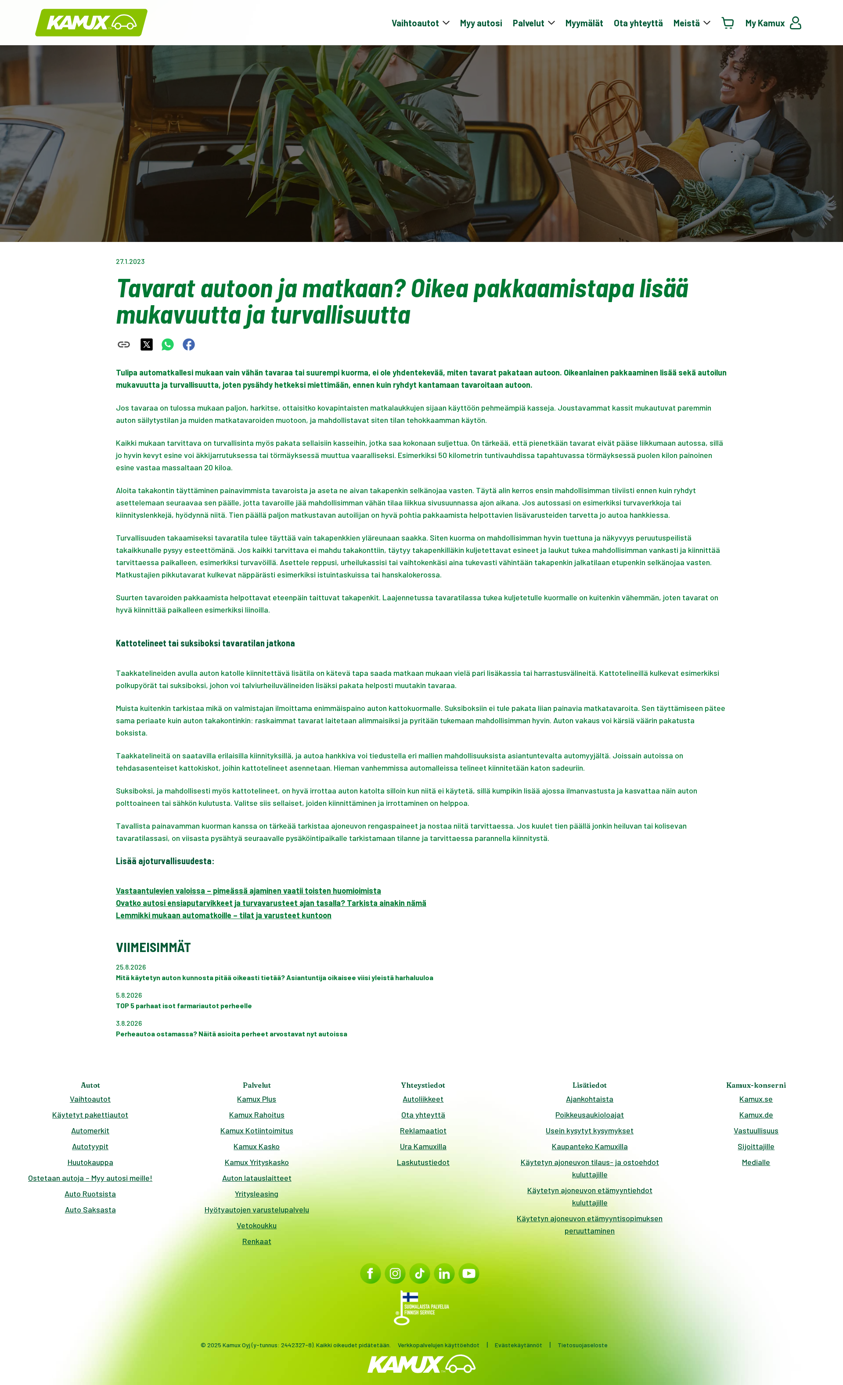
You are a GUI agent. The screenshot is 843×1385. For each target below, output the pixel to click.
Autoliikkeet (423, 1099)
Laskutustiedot (423, 1162)
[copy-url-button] (124, 344)
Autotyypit (90, 1146)
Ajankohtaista (589, 1099)
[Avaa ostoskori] (728, 22)
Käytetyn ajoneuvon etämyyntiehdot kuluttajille (589, 1196)
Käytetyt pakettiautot (90, 1114)
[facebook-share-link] (189, 344)
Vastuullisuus (756, 1130)
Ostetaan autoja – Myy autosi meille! (90, 1178)
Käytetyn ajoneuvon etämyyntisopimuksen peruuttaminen (590, 1224)
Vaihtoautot (90, 1099)
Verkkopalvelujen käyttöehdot (438, 1345)
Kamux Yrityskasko (257, 1162)
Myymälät (584, 23)
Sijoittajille (756, 1146)
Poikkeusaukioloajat (589, 1114)
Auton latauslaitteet (257, 1178)
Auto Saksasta (90, 1209)
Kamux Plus (256, 1099)
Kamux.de (756, 1114)
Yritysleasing (256, 1193)
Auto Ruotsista (90, 1193)
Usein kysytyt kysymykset (590, 1130)
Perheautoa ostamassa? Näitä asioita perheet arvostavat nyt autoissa (231, 1033)
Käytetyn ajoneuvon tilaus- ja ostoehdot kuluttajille (590, 1168)
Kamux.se (756, 1099)
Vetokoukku (257, 1225)
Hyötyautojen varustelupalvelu (257, 1209)
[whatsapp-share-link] (168, 344)
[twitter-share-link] (146, 344)
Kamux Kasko (257, 1146)
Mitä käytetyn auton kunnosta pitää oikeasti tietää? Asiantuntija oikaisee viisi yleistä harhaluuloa (274, 977)
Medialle (756, 1162)
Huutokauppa (90, 1162)
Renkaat (256, 1241)
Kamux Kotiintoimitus (256, 1130)
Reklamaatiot (423, 1130)
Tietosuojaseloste (583, 1345)
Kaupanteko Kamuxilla (590, 1146)
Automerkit (90, 1130)
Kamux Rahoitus (257, 1114)
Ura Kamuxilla (423, 1146)
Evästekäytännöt (518, 1345)
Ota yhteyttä (638, 23)
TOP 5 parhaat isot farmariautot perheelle (184, 1005)
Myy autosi (481, 23)
